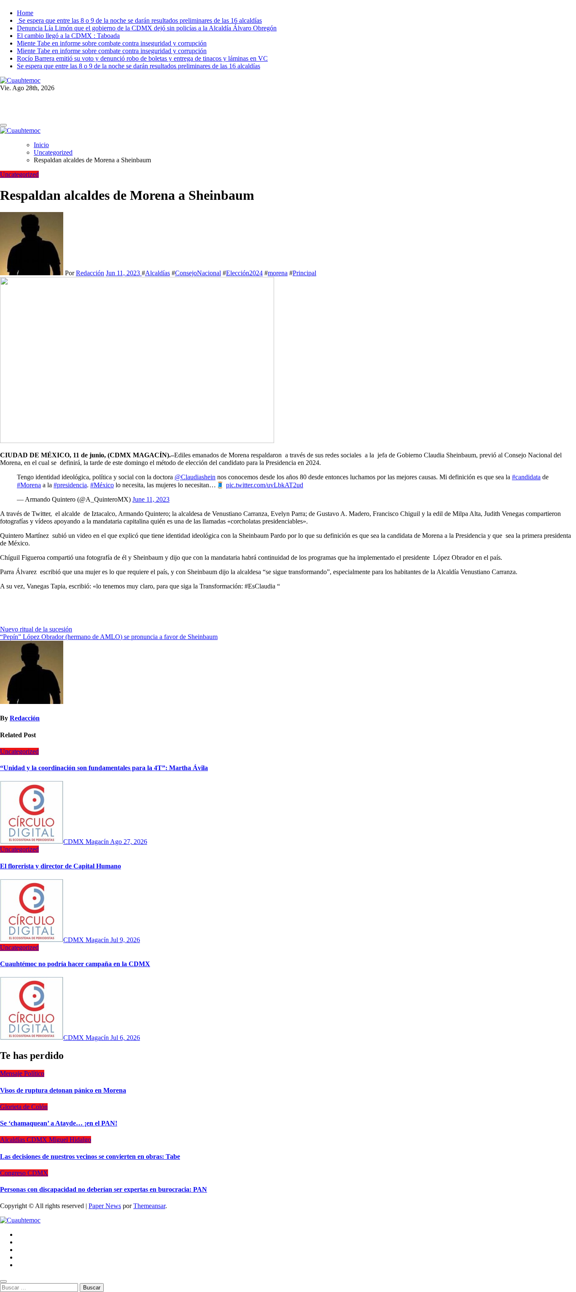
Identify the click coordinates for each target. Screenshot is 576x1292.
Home (25, 12)
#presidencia (70, 485)
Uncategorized (19, 174)
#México (102, 485)
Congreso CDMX (24, 1172)
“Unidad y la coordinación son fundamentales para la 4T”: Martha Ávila (104, 767)
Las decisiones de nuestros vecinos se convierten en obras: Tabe (90, 1156)
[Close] (3, 1281)
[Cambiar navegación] (3, 125)
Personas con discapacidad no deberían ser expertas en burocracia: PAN (103, 1189)
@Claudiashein (195, 477)
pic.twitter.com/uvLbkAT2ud (264, 485)
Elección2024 (244, 273)
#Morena (29, 485)
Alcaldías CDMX (24, 1139)
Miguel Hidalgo (70, 1139)
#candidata (526, 477)
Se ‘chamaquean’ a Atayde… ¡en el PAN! (58, 1123)
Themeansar (149, 1205)
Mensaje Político (22, 1073)
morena (278, 273)
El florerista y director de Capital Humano (60, 866)
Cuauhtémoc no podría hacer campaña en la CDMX (75, 963)
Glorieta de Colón (24, 1106)
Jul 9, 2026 (125, 939)
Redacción (90, 273)
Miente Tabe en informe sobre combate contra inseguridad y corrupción (112, 43)
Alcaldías (157, 273)
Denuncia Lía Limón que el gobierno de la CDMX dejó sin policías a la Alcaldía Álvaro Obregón (147, 28)
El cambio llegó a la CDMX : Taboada (68, 35)
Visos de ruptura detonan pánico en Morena (63, 1090)
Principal (304, 273)
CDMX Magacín (86, 841)
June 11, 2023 (151, 499)
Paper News (105, 1205)
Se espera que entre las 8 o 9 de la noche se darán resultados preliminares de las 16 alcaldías (139, 20)
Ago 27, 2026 (128, 841)
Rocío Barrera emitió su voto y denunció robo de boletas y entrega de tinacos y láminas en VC (142, 58)
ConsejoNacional (198, 273)
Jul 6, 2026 (125, 1037)
